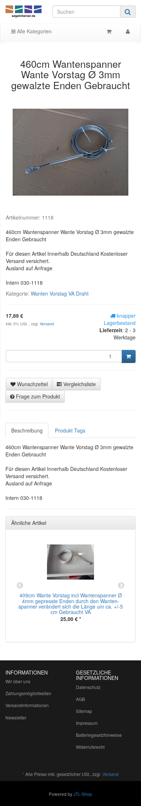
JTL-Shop (82, 794)
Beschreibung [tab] (27, 430)
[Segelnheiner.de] (23, 11)
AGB (80, 699)
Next (121, 585)
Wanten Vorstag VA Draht (60, 293)
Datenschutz (88, 687)
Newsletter (15, 717)
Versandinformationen (27, 705)
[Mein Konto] (127, 31)
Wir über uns (17, 681)
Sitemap (84, 711)
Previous (20, 585)
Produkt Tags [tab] (70, 430)
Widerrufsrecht (90, 747)
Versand (47, 323)
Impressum (87, 723)
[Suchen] (128, 11)
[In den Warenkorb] (128, 356)
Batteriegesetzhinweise (99, 735)
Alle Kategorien (34, 31)
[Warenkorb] (109, 31)
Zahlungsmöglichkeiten (28, 693)
